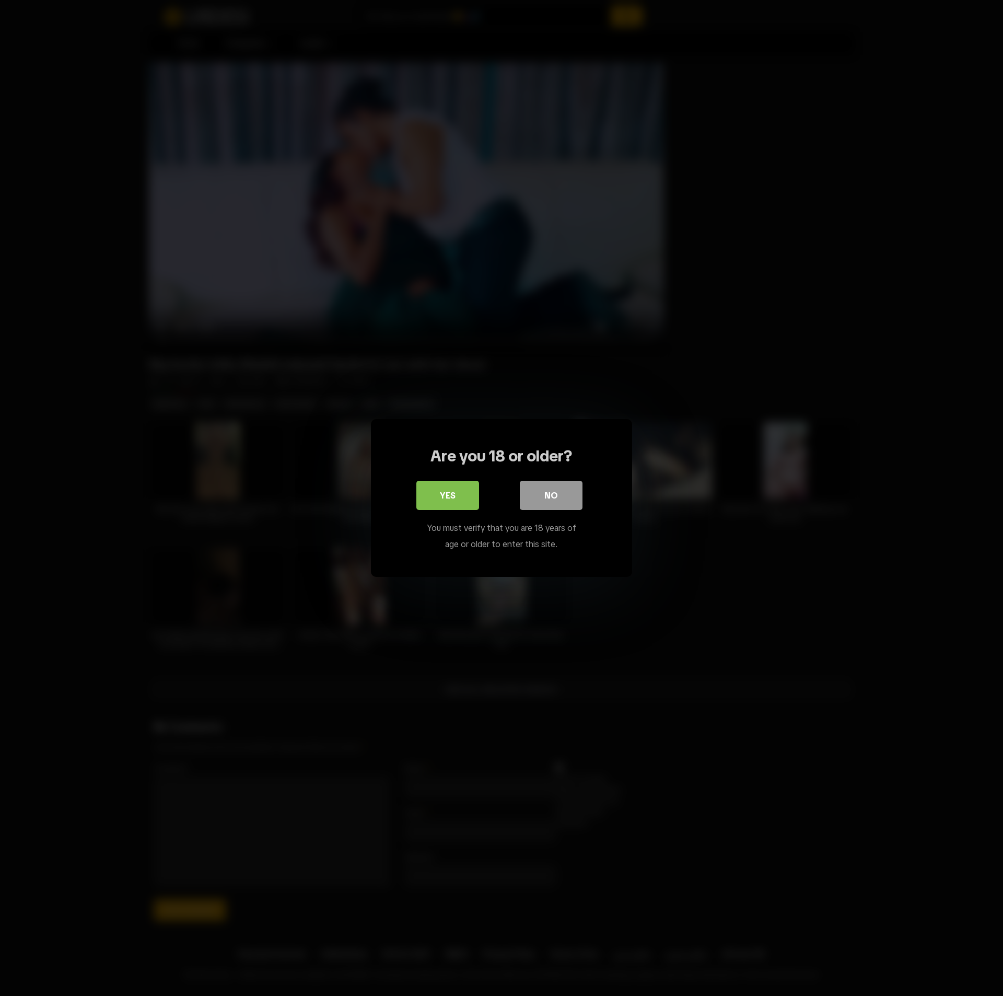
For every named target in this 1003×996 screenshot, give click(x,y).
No (551, 495)
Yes (448, 495)
